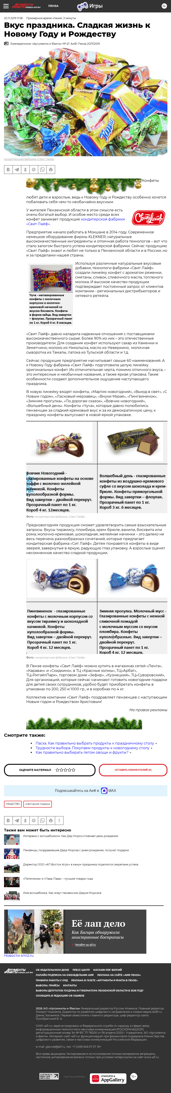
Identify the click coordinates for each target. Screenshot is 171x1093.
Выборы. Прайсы (47, 985)
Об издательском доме (52, 970)
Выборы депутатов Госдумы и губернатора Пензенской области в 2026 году (89, 990)
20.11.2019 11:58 (13, 18)
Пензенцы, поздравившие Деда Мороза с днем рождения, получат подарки (76, 850)
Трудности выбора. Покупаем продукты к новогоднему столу (92, 748)
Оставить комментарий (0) (133, 770)
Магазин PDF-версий (107, 970)
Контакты (70, 985)
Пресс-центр (81, 970)
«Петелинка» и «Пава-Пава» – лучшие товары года (58, 878)
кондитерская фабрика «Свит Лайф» (29, 159)
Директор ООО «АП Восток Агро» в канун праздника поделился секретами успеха (80, 864)
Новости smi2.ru (19, 955)
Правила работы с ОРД (52, 980)
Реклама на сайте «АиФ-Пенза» (119, 975)
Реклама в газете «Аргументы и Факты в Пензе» (104, 980)
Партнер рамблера (74, 1076)
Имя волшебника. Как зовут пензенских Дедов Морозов (62, 893)
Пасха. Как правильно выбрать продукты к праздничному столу (95, 743)
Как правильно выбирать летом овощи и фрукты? (82, 752)
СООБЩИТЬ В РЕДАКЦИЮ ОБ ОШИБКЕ (60, 995)
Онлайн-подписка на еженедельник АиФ (65, 975)
